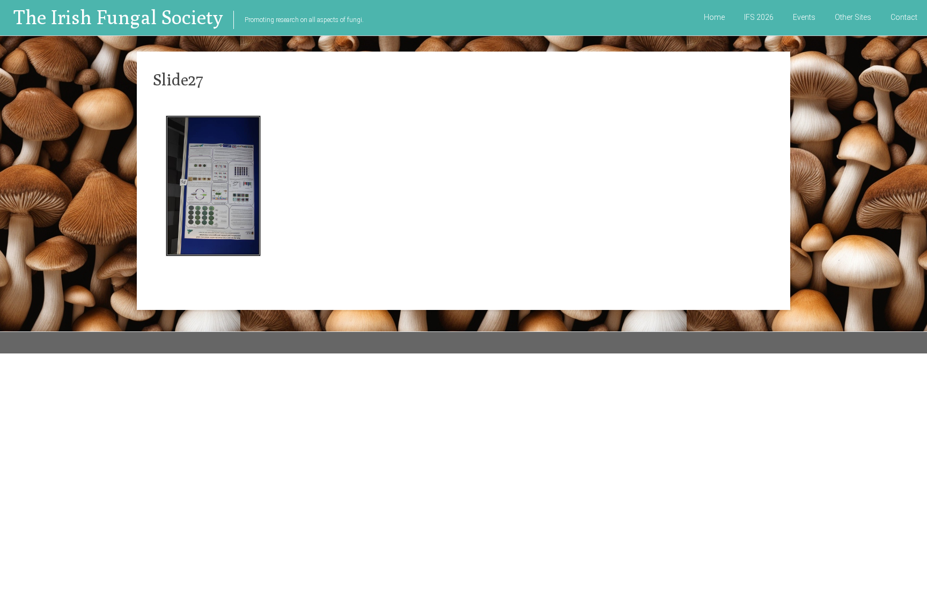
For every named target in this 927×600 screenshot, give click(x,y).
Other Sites (853, 17)
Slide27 (178, 79)
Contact (904, 17)
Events (804, 17)
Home (714, 17)
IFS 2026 (759, 17)
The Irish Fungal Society (118, 16)
